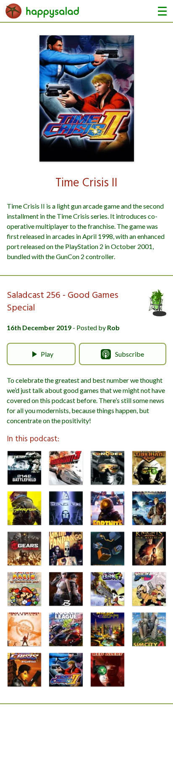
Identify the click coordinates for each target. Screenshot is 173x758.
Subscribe (129, 354)
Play (47, 354)
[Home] (42, 11)
